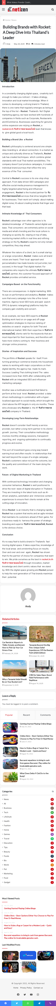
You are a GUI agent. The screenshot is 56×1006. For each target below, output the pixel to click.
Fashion (7, 825)
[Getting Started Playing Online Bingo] (10, 727)
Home (7, 20)
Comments (45, 715)
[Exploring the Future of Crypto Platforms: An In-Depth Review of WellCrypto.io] (28, 955)
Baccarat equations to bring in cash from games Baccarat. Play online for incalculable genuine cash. (35, 763)
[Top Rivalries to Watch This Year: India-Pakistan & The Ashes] (10, 967)
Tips (5, 847)
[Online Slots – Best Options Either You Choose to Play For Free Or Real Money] (10, 740)
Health (7, 821)
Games (7, 834)
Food (6, 878)
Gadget (7, 882)
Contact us (38, 988)
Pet (5, 869)
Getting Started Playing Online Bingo (36, 724)
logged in (17, 704)
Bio (5, 860)
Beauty (7, 852)
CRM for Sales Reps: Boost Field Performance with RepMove (40, 677)
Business (8, 808)
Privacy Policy (26, 988)
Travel (6, 839)
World (6, 865)
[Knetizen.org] (18, 9)
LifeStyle (8, 817)
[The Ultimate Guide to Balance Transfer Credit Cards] (28, 967)
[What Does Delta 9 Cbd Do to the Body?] (10, 777)
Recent (26, 715)
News (14, 20)
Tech (6, 812)
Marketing (8, 873)
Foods (6, 856)
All (5, 804)
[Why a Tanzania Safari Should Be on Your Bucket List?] (14, 668)
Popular (9, 715)
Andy (28, 606)
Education (8, 843)
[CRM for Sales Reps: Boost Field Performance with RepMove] (41, 666)
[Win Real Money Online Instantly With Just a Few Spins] (45, 955)
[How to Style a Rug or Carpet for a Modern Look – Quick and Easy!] (10, 752)
